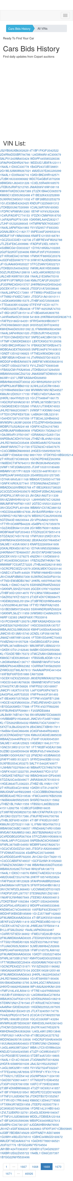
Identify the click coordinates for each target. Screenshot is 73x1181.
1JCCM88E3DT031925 (45, 889)
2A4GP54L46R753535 (14, 694)
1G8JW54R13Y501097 (15, 434)
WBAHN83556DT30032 (15, 382)
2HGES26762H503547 (14, 625)
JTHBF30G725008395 (44, 301)
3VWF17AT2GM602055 (15, 467)
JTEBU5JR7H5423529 (44, 333)
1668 (35, 1167)
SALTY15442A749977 (43, 763)
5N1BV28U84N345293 (45, 463)
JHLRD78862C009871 (14, 410)
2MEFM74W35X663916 (47, 361)
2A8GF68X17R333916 (32, 617)
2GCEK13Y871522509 (45, 589)
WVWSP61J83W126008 (15, 422)
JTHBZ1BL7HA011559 (14, 804)
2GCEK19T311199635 (14, 288)
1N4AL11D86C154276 (14, 585)
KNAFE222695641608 (44, 544)
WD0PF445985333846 (44, 905)
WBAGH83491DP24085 (45, 775)
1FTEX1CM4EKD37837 (15, 337)
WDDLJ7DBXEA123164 (45, 1116)
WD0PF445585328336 (45, 158)
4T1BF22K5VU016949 (46, 918)
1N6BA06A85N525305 (14, 800)
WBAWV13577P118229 (15, 471)
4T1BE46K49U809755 (44, 313)
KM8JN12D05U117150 (15, 394)
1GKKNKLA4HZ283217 (44, 219)
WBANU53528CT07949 (15, 869)
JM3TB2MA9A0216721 (46, 832)
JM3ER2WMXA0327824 (45, 678)
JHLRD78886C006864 (14, 978)
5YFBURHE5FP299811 (15, 711)
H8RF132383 (8, 617)
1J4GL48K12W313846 (46, 1031)
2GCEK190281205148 (45, 970)
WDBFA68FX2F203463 (15, 532)
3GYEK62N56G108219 (45, 999)
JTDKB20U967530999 (14, 207)
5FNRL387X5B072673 (45, 402)
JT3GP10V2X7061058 (14, 1084)
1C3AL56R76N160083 (44, 207)
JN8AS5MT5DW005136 (46, 374)
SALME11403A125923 (14, 743)
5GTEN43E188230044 (14, 520)
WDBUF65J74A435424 (45, 751)
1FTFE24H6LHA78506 (14, 1072)
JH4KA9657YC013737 (44, 771)
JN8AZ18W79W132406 (15, 637)
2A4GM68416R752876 (15, 885)
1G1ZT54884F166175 (44, 398)
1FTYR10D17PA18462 (14, 1100)
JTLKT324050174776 (45, 1011)
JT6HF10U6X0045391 (45, 739)
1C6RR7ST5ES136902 (15, 934)
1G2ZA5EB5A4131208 (14, 528)
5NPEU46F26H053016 (45, 232)
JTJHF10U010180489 (45, 467)
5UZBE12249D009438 (14, 751)
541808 (35, 317)
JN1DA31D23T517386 (14, 816)
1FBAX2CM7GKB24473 (46, 345)
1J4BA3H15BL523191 (44, 414)
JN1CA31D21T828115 (46, 857)
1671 (8, 1173)
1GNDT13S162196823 (14, 353)
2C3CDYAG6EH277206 (15, 735)
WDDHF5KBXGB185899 (15, 913)
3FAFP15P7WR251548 (15, 280)
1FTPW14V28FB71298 (44, 698)
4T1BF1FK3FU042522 (44, 150)
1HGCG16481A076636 (15, 682)
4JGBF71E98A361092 (14, 455)
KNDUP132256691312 (44, 203)
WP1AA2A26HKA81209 (45, 987)
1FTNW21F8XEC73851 (15, 296)
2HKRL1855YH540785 (46, 581)
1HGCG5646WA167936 (15, 512)
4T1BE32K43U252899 (45, 195)
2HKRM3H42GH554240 (46, 284)
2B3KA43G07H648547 (46, 540)
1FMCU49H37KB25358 (46, 796)
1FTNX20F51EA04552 (44, 1080)
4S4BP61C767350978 (45, 524)
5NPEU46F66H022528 (14, 950)
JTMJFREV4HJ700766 (44, 816)
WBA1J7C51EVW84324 (45, 1047)
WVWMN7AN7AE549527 (47, 390)
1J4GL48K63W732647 (14, 1047)
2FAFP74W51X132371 (14, 759)
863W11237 (8, 378)
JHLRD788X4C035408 (14, 443)
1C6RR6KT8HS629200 (46, 666)
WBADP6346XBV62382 (15, 666)
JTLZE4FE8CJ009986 (14, 244)
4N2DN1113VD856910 (44, 556)
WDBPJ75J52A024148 (14, 426)
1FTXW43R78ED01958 (15, 1104)
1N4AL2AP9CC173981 (14, 292)
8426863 (35, 1129)
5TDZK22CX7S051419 (45, 532)
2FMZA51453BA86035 (45, 755)
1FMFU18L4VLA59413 (15, 991)
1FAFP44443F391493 (44, 694)
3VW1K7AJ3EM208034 (45, 260)
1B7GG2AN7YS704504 (32, 1145)
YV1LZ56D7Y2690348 (44, 365)
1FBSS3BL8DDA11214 (45, 658)
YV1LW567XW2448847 (45, 593)
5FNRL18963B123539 (14, 1019)
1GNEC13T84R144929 (15, 573)
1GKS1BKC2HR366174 (15, 345)
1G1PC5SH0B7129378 (15, 621)
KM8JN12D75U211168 (15, 824)
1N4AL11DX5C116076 (14, 873)
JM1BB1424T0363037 (14, 1149)
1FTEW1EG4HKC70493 (46, 637)
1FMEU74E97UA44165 (45, 394)
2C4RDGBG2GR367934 (15, 836)
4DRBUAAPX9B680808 (15, 430)
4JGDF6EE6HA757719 (15, 260)
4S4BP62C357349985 (40, 853)
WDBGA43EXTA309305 (15, 349)
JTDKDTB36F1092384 (14, 901)
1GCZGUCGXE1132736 (15, 240)
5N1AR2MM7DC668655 (45, 715)
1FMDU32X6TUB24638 (15, 309)
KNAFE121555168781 (45, 236)
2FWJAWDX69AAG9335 (15, 938)
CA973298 (36, 674)
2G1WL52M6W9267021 (15, 171)
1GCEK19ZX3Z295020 (15, 678)
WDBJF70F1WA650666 (15, 236)
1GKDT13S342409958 (44, 901)
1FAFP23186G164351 (14, 321)
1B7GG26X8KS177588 (14, 706)
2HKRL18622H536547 (46, 974)
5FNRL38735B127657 (14, 958)
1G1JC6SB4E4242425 (14, 203)
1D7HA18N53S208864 (45, 548)
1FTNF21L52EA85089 (14, 1116)
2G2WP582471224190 (44, 1076)
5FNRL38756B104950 (14, 844)
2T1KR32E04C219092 (14, 788)
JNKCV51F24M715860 (45, 719)
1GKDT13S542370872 (14, 365)
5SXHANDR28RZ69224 (46, 609)
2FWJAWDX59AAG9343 (15, 974)
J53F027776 (8, 1145)
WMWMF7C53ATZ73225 (16, 564)
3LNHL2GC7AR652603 (45, 982)
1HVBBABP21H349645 (15, 719)
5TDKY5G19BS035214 (58, 455)
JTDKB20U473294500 (45, 370)
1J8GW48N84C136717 (15, 662)
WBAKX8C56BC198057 (15, 828)
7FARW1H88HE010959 (46, 573)
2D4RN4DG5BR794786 (15, 154)
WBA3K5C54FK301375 (15, 999)
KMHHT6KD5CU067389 (15, 191)
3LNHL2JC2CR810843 (45, 386)
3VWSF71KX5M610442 (45, 410)
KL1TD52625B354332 (14, 723)
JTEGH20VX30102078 (46, 938)
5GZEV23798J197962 (44, 942)
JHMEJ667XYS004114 (44, 926)
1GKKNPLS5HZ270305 (15, 589)
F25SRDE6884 (40, 711)
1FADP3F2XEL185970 (43, 244)
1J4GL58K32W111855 (14, 1068)
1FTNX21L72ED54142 (14, 1076)
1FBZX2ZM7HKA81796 (45, 560)
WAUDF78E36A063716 (15, 1141)
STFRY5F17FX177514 (44, 1072)
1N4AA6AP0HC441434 (46, 670)
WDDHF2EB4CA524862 (46, 491)
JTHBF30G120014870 (14, 593)
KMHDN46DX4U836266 (15, 1031)
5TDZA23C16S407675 (45, 447)
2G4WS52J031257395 (45, 475)
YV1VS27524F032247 (44, 1068)
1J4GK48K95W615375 (14, 301)
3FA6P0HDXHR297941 (15, 163)
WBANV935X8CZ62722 (15, 374)
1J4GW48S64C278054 (45, 995)
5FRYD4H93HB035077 (44, 321)
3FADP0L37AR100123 (14, 495)
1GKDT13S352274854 (46, 954)
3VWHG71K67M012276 (15, 516)
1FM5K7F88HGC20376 (45, 256)
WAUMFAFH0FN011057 (15, 504)
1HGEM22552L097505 (45, 1007)
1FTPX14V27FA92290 (44, 706)
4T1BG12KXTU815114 (15, 313)
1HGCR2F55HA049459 (47, 1039)
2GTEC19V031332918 (46, 504)
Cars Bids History (19, 29)
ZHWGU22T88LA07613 (15, 670)
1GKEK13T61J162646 (14, 650)
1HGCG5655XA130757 (45, 625)
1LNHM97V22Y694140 (15, 767)
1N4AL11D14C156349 (14, 1060)
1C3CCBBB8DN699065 (15, 451)
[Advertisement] (36, 99)
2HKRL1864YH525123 (14, 398)
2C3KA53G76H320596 (14, 1108)
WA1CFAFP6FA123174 (47, 812)
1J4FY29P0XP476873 (44, 690)
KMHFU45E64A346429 (46, 629)
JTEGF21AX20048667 (45, 849)
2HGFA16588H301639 (14, 1064)
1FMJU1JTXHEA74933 (45, 406)
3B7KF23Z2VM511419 (14, 922)
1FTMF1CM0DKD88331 (15, 341)
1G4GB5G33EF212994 (44, 642)
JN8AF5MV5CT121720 (15, 447)
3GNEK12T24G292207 (44, 1149)
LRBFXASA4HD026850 (31, 378)
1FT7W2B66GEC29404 (15, 962)
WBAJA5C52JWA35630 (15, 629)
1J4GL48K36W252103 (45, 272)
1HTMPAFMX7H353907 (44, 223)
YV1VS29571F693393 (44, 227)
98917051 (36, 455)
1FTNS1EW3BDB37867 (15, 581)
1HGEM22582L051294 (15, 601)
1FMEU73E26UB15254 (45, 934)
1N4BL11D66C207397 (44, 1153)
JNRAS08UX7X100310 (44, 780)
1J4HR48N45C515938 (14, 317)
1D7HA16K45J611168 (14, 479)
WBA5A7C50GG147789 (44, 479)
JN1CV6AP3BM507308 (15, 577)
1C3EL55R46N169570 (44, 183)
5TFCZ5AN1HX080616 (47, 836)
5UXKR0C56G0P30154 (46, 577)
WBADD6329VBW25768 (15, 487)
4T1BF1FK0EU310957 (44, 820)
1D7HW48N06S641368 (15, 390)
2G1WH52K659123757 (46, 382)
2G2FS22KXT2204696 (14, 252)
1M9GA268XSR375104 (15, 970)
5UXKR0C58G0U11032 (15, 199)
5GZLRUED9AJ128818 (15, 272)
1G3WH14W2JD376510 (15, 1137)
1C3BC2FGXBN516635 (35, 808)
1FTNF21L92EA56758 (14, 1096)
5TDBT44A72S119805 (44, 1056)
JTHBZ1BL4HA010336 (45, 439)
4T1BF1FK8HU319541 (14, 1092)
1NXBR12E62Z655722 (14, 1153)
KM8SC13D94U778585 (45, 1100)
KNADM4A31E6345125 (15, 1011)
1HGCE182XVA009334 (15, 702)
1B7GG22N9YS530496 (15, 1157)
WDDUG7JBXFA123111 (45, 163)
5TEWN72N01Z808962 (45, 1043)
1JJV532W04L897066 (14, 605)
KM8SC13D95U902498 (15, 195)
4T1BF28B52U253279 (45, 199)
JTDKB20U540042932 (14, 268)
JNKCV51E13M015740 (14, 633)
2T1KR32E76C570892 (45, 1003)
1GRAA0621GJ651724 (45, 434)
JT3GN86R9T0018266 (44, 1060)
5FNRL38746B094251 (14, 646)
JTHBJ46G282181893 (47, 564)
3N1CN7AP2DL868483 (15, 889)
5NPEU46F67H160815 (46, 349)
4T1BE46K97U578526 (14, 698)
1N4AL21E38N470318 (44, 276)
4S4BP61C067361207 (14, 1125)
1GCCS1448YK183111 (46, 471)
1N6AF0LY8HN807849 (14, 897)
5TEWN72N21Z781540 (15, 1003)
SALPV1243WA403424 (14, 158)
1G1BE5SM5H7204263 (15, 609)
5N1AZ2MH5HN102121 (15, 499)
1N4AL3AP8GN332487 (39, 930)
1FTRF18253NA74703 (45, 309)
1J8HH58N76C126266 (45, 499)
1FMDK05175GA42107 (46, 430)
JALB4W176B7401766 (14, 715)
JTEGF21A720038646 (44, 288)
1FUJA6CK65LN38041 (14, 946)
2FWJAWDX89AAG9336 (15, 954)
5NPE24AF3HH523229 (15, 475)
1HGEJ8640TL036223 (14, 784)
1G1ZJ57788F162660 (46, 913)
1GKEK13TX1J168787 (44, 788)
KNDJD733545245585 (14, 1051)
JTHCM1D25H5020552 (15, 1027)
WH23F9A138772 (42, 869)
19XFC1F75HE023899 (44, 1084)
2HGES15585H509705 (45, 451)
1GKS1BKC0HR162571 (45, 175)
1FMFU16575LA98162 (45, 950)
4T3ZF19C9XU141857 (45, 1088)
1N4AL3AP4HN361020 (14, 333)
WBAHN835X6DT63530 (47, 865)
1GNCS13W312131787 (15, 747)
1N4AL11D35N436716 (14, 175)
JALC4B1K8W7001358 (14, 276)
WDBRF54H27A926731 (45, 844)
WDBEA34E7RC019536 (15, 796)
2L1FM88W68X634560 (46, 329)
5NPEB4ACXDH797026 (15, 439)
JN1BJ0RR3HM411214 (46, 512)
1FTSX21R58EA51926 (14, 942)
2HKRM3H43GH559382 (15, 540)
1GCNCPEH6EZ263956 (45, 459)
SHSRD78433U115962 (44, 800)
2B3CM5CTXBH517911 (45, 727)
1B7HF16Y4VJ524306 (45, 211)
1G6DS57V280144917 (14, 1080)
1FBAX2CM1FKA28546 (15, 370)
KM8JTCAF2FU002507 (45, 280)
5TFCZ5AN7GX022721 (45, 264)
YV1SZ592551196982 (45, 966)
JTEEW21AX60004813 (44, 897)
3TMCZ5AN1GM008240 (45, 654)
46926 (29, 1173)
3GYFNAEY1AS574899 (45, 1133)
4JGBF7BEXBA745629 (14, 1133)
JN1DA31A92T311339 (44, 495)
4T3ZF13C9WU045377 (45, 1051)
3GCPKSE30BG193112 (45, 922)
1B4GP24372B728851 (44, 167)
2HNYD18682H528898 (14, 987)
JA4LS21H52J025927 (44, 1064)
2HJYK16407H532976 (45, 1027)
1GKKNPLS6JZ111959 (14, 613)
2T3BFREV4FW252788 (47, 240)
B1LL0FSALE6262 (12, 930)
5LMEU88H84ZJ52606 (44, 946)
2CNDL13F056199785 (44, 633)
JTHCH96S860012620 (14, 325)
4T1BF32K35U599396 (14, 1120)
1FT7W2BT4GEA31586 (46, 747)
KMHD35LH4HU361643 (47, 1023)
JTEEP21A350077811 (45, 1104)
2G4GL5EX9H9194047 (44, 1112)
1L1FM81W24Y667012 (45, 824)
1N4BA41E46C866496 (14, 731)
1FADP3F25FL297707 (14, 893)
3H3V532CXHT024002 (44, 325)
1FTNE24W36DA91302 (45, 353)
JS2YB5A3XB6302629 (14, 150)
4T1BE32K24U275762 (44, 1035)
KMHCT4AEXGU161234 (45, 873)
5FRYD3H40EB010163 (45, 759)
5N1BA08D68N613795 (14, 982)
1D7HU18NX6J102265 (45, 248)
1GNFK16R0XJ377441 (14, 483)
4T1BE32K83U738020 (46, 487)
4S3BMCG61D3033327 (15, 248)
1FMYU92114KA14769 (15, 1035)
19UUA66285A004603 (14, 1043)
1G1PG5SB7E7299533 (15, 1056)
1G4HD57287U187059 (14, 418)
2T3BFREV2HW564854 (45, 601)
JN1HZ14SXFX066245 (14, 1129)
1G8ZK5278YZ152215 (14, 597)
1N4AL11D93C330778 (14, 167)
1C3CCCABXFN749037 (15, 861)
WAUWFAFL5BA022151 (45, 646)
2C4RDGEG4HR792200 (15, 857)
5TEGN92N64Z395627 (45, 483)
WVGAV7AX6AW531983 (15, 832)
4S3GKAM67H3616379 (46, 962)
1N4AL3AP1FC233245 (14, 840)
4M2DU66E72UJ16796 (15, 877)
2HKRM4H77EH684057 (15, 552)
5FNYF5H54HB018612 (45, 885)
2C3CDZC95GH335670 (15, 491)
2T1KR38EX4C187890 (14, 256)
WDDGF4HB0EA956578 (15, 361)
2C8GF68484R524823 (44, 731)
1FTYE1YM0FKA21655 (44, 605)
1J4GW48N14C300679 (46, 154)
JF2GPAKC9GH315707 (15, 284)
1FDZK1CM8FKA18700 (46, 215)
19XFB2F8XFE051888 (14, 674)
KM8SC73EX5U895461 (15, 658)
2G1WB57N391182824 (45, 528)
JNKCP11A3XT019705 (14, 690)
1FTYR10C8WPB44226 (15, 524)
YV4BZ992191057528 (14, 642)
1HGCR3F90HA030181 (15, 402)
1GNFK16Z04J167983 (44, 426)
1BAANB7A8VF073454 (45, 662)
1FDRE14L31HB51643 (45, 1108)
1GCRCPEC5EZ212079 (15, 568)
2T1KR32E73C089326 (14, 459)
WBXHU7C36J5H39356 (47, 516)
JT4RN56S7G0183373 (45, 357)
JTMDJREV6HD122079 (45, 702)
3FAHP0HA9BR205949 (45, 881)
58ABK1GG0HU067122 (15, 755)
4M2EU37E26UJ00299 (46, 171)
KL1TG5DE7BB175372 (14, 654)
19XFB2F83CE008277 (46, 909)
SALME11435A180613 (14, 544)
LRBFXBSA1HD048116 (15, 357)
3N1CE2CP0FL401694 (14, 508)
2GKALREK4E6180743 (15, 548)
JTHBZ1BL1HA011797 (44, 784)
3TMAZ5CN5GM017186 (15, 865)
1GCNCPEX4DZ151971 (15, 966)
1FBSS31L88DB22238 (44, 804)
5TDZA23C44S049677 (14, 780)
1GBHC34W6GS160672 (47, 1137)
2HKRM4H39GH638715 (55, 317)
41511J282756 (9, 808)
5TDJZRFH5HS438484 (47, 422)
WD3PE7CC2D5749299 (45, 1092)
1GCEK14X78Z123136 (14, 926)
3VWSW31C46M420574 (45, 613)
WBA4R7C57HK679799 (45, 767)
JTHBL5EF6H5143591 (14, 820)
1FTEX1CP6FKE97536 (15, 414)
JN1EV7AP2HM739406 (46, 552)
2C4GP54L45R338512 (14, 905)
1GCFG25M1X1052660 (46, 861)
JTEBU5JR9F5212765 (14, 187)
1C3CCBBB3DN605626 (47, 792)
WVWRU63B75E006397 (15, 1023)
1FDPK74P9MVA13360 (15, 211)
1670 (58, 1167)
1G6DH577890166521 (45, 1141)
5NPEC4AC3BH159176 (46, 337)
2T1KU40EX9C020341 (14, 560)
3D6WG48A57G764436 (45, 443)
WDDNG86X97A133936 (15, 1039)
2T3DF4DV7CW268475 (45, 597)
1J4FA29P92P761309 (14, 219)
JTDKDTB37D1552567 (44, 1096)
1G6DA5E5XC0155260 (14, 406)
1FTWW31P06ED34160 (45, 292)
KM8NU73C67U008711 (44, 723)
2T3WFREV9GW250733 (15, 812)
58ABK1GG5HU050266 (45, 650)
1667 (23, 1167)
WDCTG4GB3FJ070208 (44, 179)
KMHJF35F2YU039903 (45, 252)
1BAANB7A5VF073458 (45, 682)
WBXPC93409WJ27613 (45, 1120)
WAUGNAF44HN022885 (15, 792)
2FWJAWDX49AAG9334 (15, 918)
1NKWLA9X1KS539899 (44, 268)
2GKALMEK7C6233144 (46, 568)
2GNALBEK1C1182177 (15, 232)
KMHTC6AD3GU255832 (45, 958)
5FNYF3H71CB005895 (57, 1129)
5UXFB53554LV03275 (14, 763)
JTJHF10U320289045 (14, 223)
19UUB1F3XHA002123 (15, 995)
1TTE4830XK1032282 (14, 305)
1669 (46, 1167)
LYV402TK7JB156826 (14, 686)
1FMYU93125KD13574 (45, 536)
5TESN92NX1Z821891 (44, 893)
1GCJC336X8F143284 (44, 1019)
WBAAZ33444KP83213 (15, 739)
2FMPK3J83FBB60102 (14, 386)
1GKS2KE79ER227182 (14, 775)
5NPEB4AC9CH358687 (45, 840)
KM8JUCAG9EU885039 (46, 735)
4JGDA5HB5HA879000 (44, 1125)
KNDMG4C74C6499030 (15, 909)
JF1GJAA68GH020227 (14, 264)
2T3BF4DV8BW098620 (15, 1088)
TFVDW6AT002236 (12, 853)
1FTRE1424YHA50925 (45, 991)
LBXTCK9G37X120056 (46, 341)
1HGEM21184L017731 (45, 743)
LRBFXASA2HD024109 (45, 621)
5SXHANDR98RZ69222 (45, 585)
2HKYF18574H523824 (44, 877)
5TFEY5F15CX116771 (44, 305)
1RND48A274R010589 (46, 828)
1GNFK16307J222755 (14, 771)
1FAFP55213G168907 (43, 686)
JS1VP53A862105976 (44, 520)
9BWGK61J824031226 (14, 183)
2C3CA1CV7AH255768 (45, 1015)
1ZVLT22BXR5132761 (14, 1112)
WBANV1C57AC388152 (45, 508)
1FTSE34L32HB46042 (44, 418)
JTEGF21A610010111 (45, 296)
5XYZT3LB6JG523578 (14, 727)
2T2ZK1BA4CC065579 (46, 191)
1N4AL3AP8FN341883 (14, 227)
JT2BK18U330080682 (14, 179)
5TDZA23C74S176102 (14, 536)
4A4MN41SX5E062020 (15, 1007)
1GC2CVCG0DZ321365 (15, 849)
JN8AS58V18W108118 (44, 187)
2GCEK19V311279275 (14, 556)
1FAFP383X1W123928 (14, 881)
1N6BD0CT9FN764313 (15, 463)
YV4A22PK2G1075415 (14, 1015)
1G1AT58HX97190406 (44, 978)
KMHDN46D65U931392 (15, 329)
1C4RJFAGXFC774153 (15, 215)
